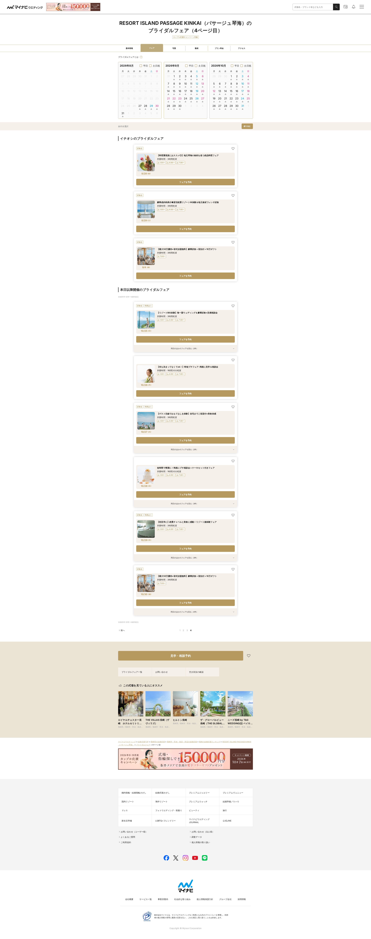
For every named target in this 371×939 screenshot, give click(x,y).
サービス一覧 (145, 899)
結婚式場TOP (143, 742)
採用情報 (242, 899)
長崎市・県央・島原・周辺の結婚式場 (182, 742)
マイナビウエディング (127, 742)
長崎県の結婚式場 (158, 742)
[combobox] (312, 7)
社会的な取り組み (182, 899)
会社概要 (129, 899)
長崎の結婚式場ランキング (209, 742)
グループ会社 (225, 899)
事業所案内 (163, 899)
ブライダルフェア (143, 745)
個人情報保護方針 (205, 899)
